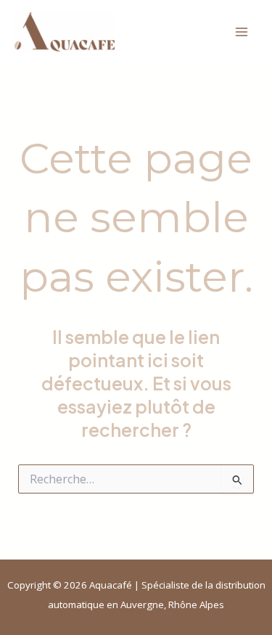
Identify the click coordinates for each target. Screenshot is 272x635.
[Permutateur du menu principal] (241, 31)
